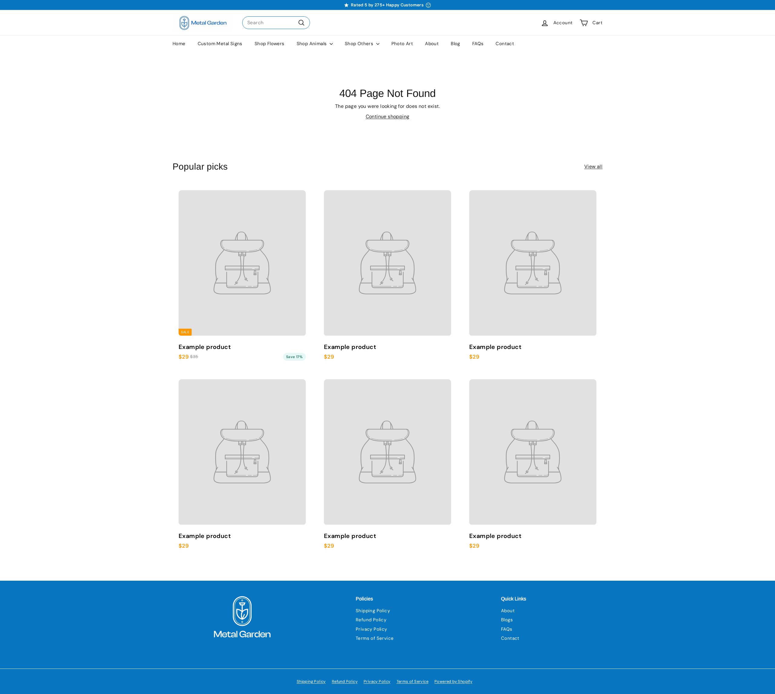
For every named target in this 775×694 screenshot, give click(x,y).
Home (179, 44)
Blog (455, 44)
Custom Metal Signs (220, 44)
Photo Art (402, 44)
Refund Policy (371, 620)
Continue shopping (388, 116)
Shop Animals (312, 44)
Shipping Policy (373, 611)
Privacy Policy (371, 629)
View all (593, 166)
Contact (505, 44)
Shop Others (360, 44)
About (432, 44)
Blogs (507, 620)
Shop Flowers (270, 44)
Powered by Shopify (453, 681)
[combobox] (276, 22)
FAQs (478, 44)
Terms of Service (375, 638)
